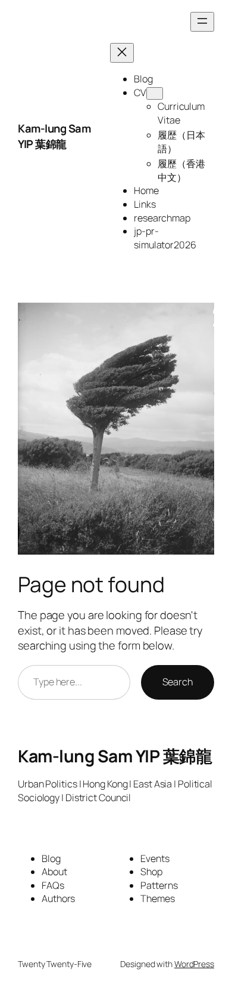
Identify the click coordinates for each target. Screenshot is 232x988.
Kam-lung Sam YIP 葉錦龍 (54, 136)
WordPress (194, 963)
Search (177, 681)
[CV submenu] (154, 93)
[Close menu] (122, 53)
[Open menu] (202, 22)
